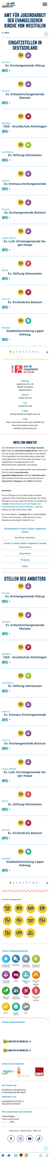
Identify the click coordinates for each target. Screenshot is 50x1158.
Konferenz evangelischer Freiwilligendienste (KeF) (14, 1091)
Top (45, 1148)
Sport (26, 1013)
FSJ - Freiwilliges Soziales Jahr (21, 55)
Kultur (16, 981)
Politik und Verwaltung (16, 998)
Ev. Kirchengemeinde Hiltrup (25, 65)
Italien (25, 566)
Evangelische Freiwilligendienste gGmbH (8, 1072)
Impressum (14, 1131)
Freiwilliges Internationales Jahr (13, 1120)
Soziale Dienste (28, 321)
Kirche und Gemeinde (28, 55)
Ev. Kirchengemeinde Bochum (25, 212)
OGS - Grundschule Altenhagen (25, 126)
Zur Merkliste (46, 1155)
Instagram (20, 1138)
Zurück (6, 33)
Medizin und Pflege (26, 982)
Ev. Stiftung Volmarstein (25, 155)
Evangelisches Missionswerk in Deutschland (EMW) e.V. (39, 1072)
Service (5, 1013)
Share (46, 34)
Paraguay (25, 560)
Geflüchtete (16, 965)
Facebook (11, 1138)
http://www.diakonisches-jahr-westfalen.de (25, 422)
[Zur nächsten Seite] (46, 352)
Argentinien (25, 553)
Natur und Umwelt (6, 998)
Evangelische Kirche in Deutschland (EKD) (13, 1102)
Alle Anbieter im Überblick (16, 1041)
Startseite (3, 1156)
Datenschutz (26, 1131)
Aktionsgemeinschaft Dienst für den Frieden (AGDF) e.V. (23, 1072)
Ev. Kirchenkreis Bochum (25, 302)
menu (45, 4)
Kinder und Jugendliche (28, 145)
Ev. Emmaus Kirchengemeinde (25, 184)
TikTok (38, 1138)
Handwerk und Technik (26, 966)
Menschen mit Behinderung (36, 983)
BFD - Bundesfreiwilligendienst (21, 292)
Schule (28, 116)
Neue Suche (40, 1155)
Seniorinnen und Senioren (28, 263)
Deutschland (25, 547)
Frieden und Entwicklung (6, 966)
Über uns (37, 1131)
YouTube (29, 1138)
